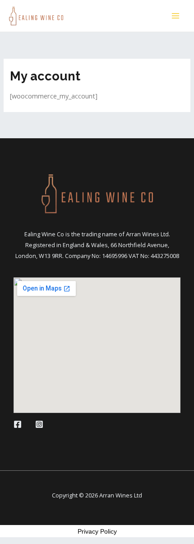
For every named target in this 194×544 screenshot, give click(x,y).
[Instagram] (39, 424)
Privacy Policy (97, 531)
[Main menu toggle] (175, 15)
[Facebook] (18, 424)
